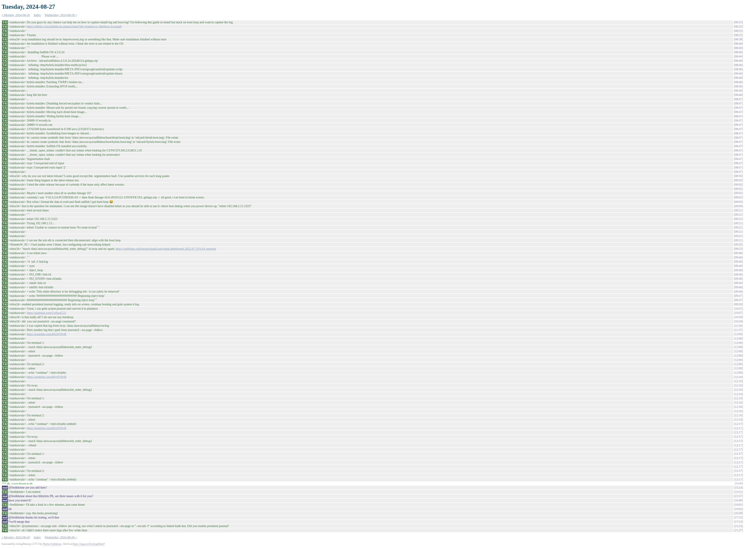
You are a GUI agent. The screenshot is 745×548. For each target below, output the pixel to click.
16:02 (738, 509)
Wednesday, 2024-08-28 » (61, 15)
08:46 (738, 43)
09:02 (738, 180)
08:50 (738, 176)
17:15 (738, 517)
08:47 (738, 99)
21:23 (738, 526)
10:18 (738, 317)
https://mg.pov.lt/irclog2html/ (88, 543)
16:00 (738, 500)
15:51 (738, 491)
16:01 (738, 504)
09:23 (738, 248)
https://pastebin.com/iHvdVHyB (46, 334)
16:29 (738, 513)
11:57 (738, 330)
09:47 (738, 295)
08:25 (738, 22)
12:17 (738, 424)
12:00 (738, 334)
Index (37, 15)
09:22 (738, 244)
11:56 (738, 325)
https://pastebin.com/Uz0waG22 (46, 312)
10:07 (738, 308)
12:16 (738, 377)
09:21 (738, 210)
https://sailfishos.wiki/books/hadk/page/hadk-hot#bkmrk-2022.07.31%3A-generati (166, 248)
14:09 (739, 483)
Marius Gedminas (52, 543)
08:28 (738, 39)
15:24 (738, 487)
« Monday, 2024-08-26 (16, 15)
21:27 (738, 530)
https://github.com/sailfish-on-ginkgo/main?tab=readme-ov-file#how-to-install (74, 26)
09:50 (738, 304)
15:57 (738, 496)
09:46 (738, 253)
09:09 (738, 206)
